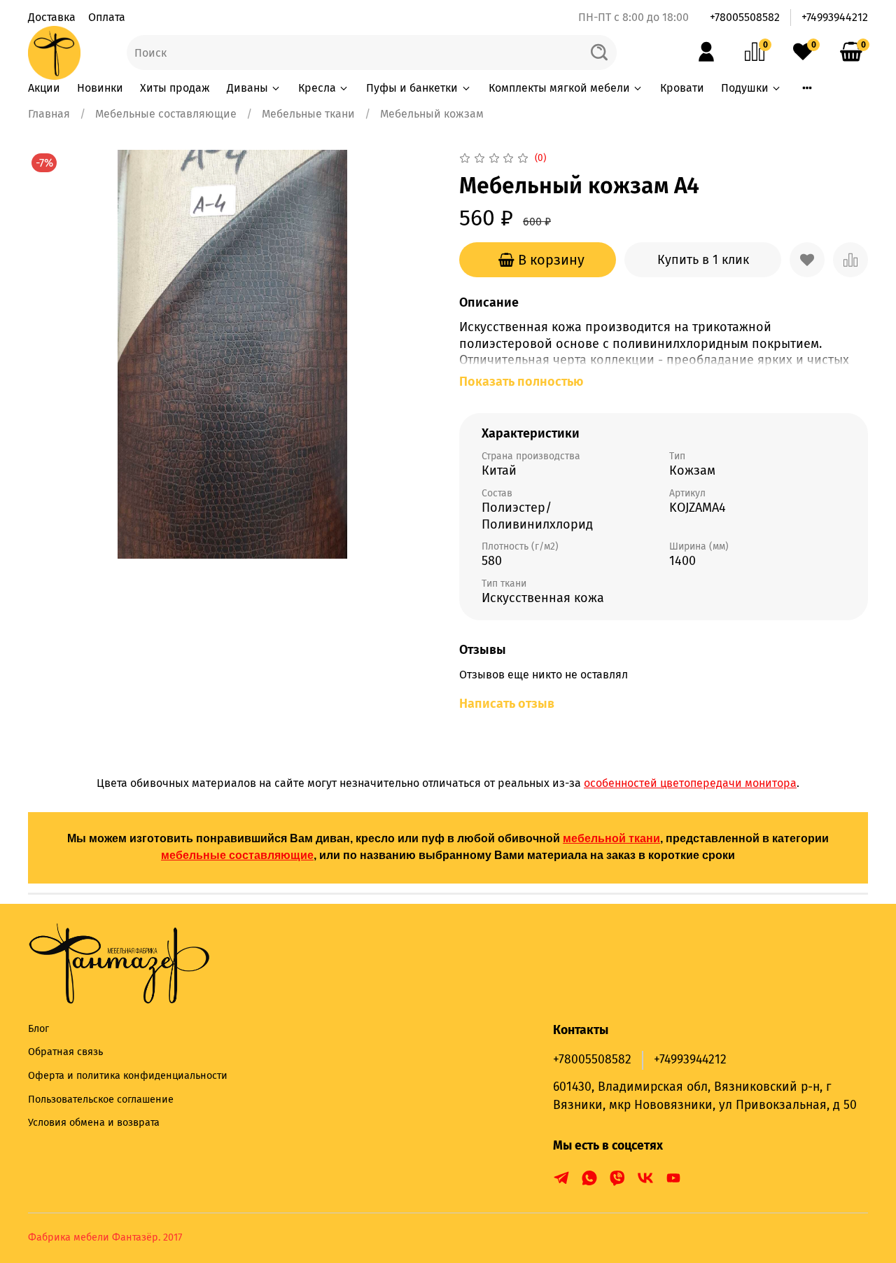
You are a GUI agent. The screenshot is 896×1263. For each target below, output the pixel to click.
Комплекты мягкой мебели (559, 88)
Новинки (100, 88)
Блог (38, 1029)
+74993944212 (835, 17)
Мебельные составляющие (166, 113)
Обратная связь (65, 1052)
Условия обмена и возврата (94, 1123)
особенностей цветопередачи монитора (690, 783)
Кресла (317, 88)
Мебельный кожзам (432, 113)
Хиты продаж (175, 88)
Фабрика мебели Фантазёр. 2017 (105, 1237)
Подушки (745, 88)
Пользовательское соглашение (101, 1099)
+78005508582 (745, 17)
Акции (44, 88)
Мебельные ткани (308, 113)
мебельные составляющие (237, 855)
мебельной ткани (611, 838)
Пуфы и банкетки (412, 88)
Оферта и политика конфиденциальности (127, 1076)
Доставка (52, 17)
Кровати (682, 88)
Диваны (247, 88)
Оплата (106, 17)
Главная (49, 113)
